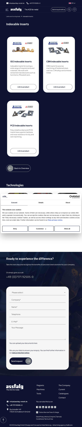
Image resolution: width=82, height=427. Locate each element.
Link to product (23, 87)
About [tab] (68, 202)
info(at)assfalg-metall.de (16, 3)
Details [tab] (41, 202)
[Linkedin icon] (43, 407)
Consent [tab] (14, 202)
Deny (15, 229)
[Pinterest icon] (46, 407)
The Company (64, 385)
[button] (69, 10)
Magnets (40, 385)
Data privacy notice (55, 220)
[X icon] (49, 407)
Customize (40, 229)
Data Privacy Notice (43, 416)
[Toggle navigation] (8, 9)
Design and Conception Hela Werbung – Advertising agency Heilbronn (49, 425)
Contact (62, 397)
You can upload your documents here (23, 343)
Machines (41, 389)
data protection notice (20, 353)
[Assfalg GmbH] (25, 9)
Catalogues (63, 393)
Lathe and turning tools (13, 16)
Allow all (67, 229)
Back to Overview (21, 168)
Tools (39, 393)
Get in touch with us (58, 9)
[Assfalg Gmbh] (16, 387)
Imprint (53, 416)
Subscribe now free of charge (49, 412)
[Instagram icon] (40, 407)
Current (62, 389)
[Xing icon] (52, 407)
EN (72, 3)
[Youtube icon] (55, 407)
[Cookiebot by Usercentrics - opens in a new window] (71, 196)
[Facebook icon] (37, 407)
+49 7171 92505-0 (34, 3)
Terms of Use (48, 419)
